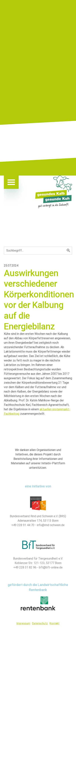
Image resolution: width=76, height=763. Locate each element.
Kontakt (54, 623)
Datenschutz (40, 623)
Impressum (23, 623)
